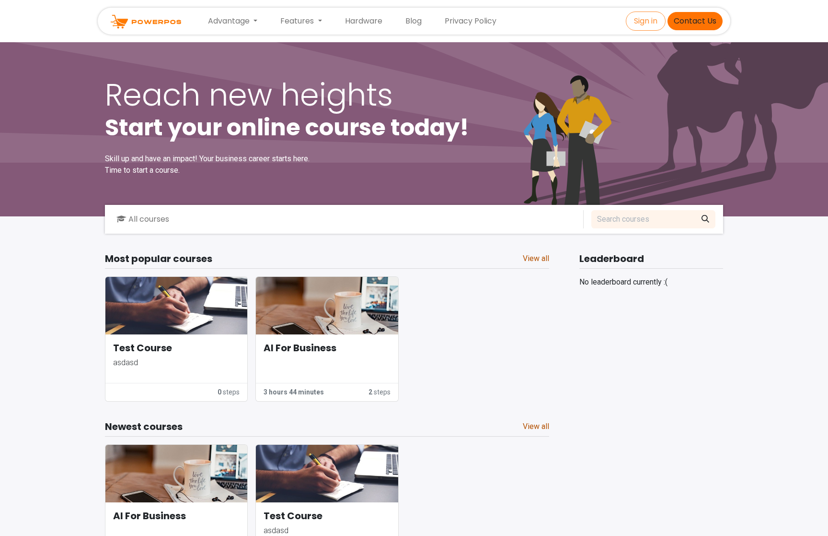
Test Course (142, 348)
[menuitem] (364, 21)
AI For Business (300, 348)
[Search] (705, 219)
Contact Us (695, 20)
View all (536, 258)
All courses (148, 219)
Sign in (645, 20)
